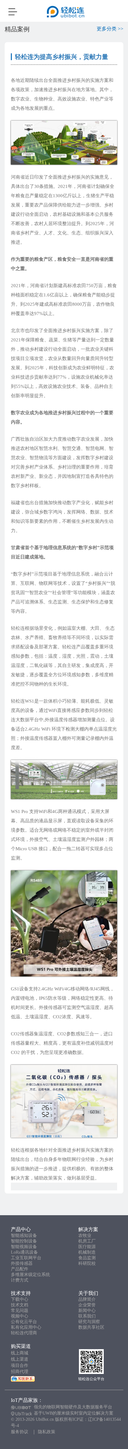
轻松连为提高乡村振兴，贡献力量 (61, 56)
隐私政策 (46, 1431)
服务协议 (19, 1431)
